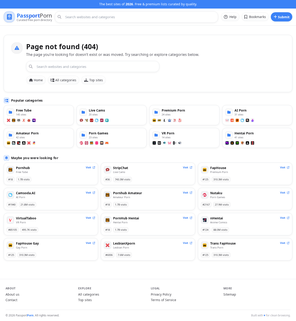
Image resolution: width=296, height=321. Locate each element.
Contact (11, 300)
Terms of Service (163, 300)
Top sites (96, 80)
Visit (89, 167)
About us (12, 294)
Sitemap (229, 294)
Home (38, 80)
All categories (65, 80)
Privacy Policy (161, 294)
